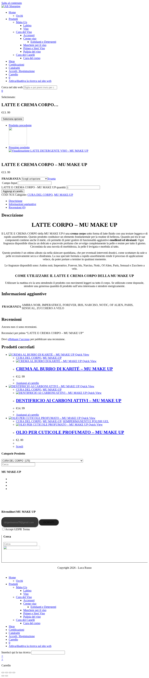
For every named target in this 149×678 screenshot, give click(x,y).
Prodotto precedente (20, 125)
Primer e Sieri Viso (34, 613)
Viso (26, 593)
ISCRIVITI (48, 522)
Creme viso (29, 603)
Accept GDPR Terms (17, 529)
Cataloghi (14, 633)
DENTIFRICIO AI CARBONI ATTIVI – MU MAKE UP (68, 400)
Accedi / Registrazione (22, 636)
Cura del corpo (31, 623)
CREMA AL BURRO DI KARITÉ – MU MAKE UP (64, 368)
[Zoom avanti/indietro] (13, 672)
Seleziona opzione (12, 119)
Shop (12, 626)
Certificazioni (16, 629)
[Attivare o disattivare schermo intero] (10, 672)
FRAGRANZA (11, 178)
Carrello (13, 639)
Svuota (52, 178)
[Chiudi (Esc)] (2, 672)
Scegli (19, 446)
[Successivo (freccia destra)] (6, 675)
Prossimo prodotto (19, 147)
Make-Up (21, 587)
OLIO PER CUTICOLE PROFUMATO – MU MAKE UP (70, 432)
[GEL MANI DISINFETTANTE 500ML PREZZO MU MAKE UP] (18, 144)
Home (12, 577)
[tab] (78, 201)
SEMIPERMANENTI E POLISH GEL (86, 421)
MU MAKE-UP (63, 194)
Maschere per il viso (34, 610)
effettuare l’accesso (19, 339)
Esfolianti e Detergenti (43, 606)
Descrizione (15, 200)
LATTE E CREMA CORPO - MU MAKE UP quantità (33, 187)
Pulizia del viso (32, 616)
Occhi (19, 580)
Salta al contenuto (11, 3)
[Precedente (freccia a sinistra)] (2, 675)
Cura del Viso (24, 597)
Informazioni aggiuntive (22, 204)
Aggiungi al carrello (13, 191)
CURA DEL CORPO (40, 194)
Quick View (81, 354)
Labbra (27, 590)
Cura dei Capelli (25, 619)
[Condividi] (6, 672)
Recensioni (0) (17, 207)
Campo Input (9, 182)
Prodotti (13, 584)
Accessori (29, 600)
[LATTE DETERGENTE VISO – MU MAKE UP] (48, 150)
